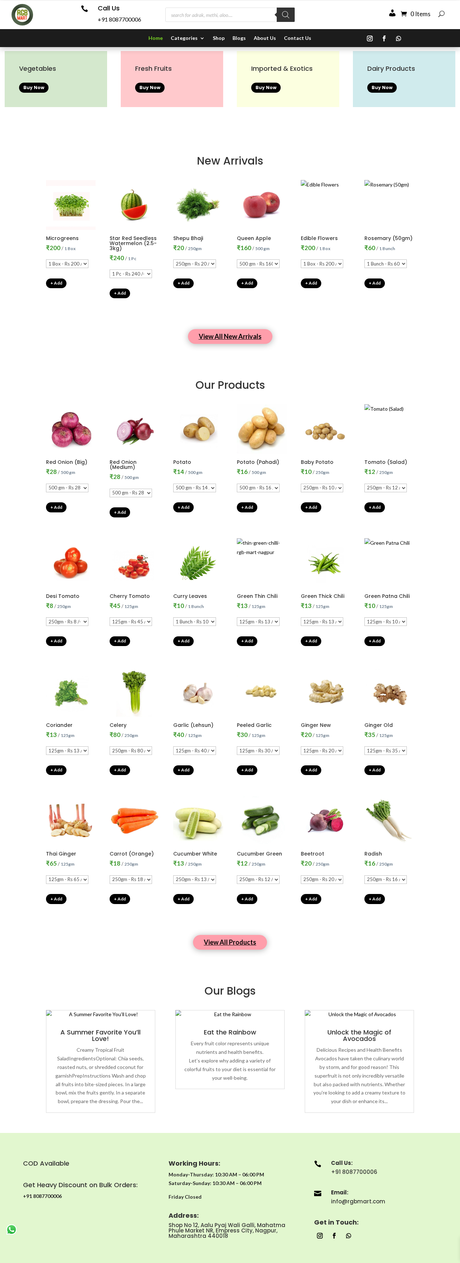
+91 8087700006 (119, 19)
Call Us (109, 8)
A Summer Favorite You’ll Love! (100, 1035)
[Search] (286, 15)
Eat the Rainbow (230, 1032)
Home (155, 38)
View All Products (230, 942)
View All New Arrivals (230, 336)
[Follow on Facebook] (384, 38)
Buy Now (33, 87)
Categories (184, 38)
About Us (265, 38)
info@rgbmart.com (358, 1201)
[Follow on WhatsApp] (398, 38)
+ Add (56, 283)
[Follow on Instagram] (370, 38)
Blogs (239, 38)
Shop (219, 38)
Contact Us (297, 38)
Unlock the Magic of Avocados (359, 1035)
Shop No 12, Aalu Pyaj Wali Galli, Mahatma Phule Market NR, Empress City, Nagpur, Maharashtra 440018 (227, 1230)
